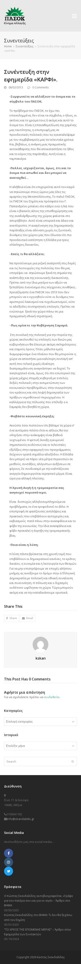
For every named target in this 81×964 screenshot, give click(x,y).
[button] (74, 15)
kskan (41, 658)
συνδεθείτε (52, 697)
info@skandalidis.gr (20, 819)
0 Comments (40, 87)
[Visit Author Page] (40, 644)
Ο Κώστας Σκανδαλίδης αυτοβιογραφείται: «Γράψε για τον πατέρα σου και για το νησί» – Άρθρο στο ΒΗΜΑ (38, 900)
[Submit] (73, 761)
